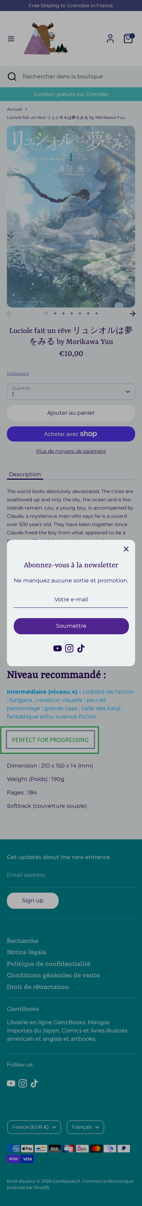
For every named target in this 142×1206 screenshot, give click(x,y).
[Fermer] (126, 548)
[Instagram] (69, 648)
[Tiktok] (81, 648)
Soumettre (71, 626)
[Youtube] (57, 648)
